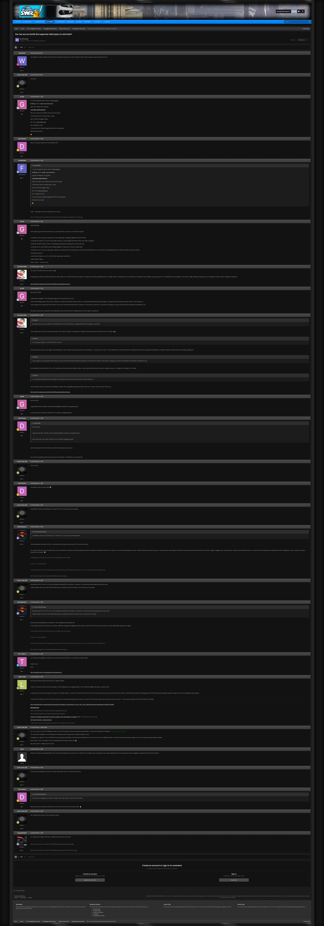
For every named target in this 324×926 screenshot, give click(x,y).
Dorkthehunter (22, 527)
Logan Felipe (22, 677)
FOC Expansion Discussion (38, 41)
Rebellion (28, 22)
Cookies (30, 897)
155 (23, 70)
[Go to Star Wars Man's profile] (22, 274)
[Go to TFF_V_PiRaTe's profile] (22, 661)
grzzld (22, 96)
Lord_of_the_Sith (22, 75)
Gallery (71, 22)
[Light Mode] (303, 11)
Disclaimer (96, 914)
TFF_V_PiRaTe (22, 654)
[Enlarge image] (31, 134)
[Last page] (25, 47)
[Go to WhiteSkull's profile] (17, 40)
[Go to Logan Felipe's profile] (22, 684)
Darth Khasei (22, 139)
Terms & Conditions (98, 912)
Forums (50, 22)
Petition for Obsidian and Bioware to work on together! (53, 717)
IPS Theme (16, 896)
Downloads (61, 22)
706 (23, 284)
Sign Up (294, 11)
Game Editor (40, 22)
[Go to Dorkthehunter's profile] (22, 534)
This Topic (303, 21)
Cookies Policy (97, 910)
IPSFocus (23, 896)
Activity (97, 22)
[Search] (309, 21)
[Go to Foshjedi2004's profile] (22, 168)
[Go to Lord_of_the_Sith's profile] (22, 82)
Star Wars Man (22, 266)
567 (23, 694)
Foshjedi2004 (22, 160)
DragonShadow (22, 833)
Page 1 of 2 (31, 47)
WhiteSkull (25, 39)
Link (114, 331)
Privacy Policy (23, 897)
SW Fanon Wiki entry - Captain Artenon (41, 720)
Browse (87, 22)
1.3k (22, 850)
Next (21, 47)
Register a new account (90, 880)
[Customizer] (299, 11)
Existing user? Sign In (283, 11)
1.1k (22, 544)
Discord (18, 22)
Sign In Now (234, 880)
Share (293, 40)
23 (22, 671)
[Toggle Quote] (33, 165)
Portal (107, 22)
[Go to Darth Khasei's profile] (22, 146)
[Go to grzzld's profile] (22, 104)
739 (23, 92)
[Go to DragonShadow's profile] (22, 840)
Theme (16, 897)
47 (22, 156)
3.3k (22, 178)
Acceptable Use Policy (98, 915)
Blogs (80, 22)
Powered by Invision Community (227, 897)
